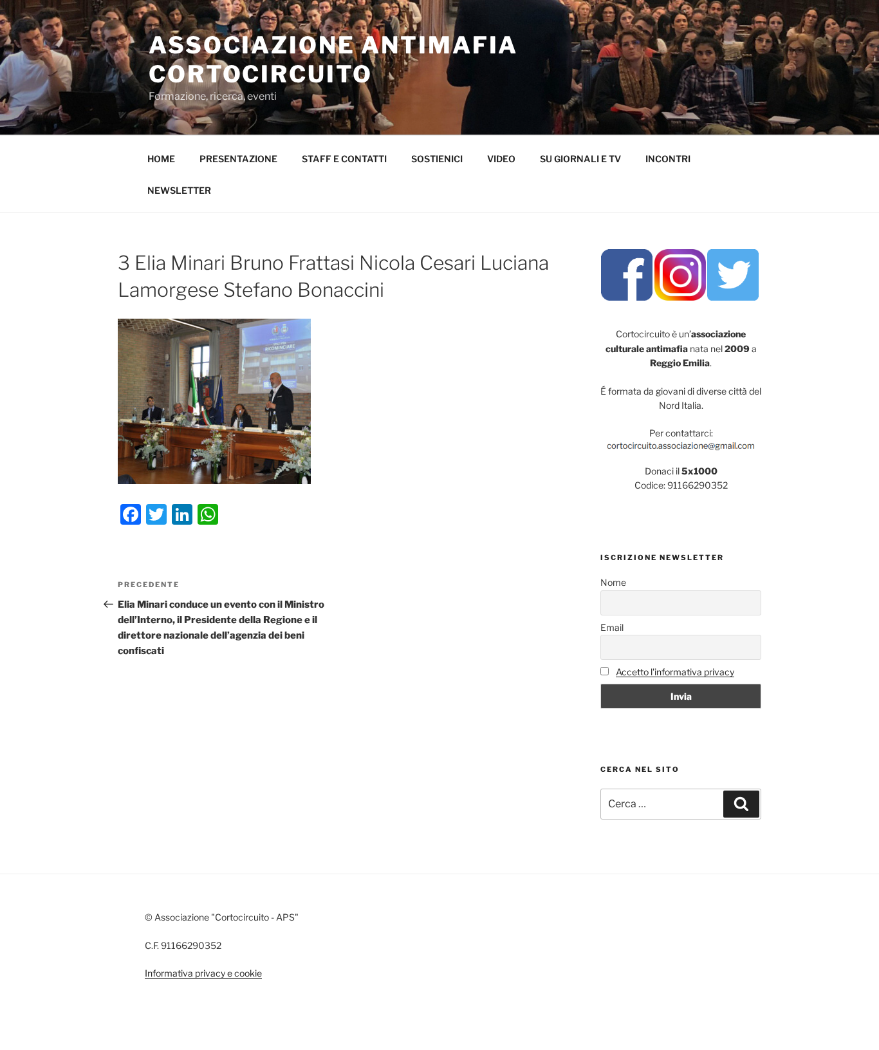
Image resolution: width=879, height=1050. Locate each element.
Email (612, 627)
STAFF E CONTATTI (344, 158)
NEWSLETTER (179, 190)
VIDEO (501, 158)
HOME (161, 158)
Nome (613, 582)
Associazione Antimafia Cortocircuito (333, 59)
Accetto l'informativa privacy (675, 671)
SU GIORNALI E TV (580, 158)
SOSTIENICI (437, 158)
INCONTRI (667, 158)
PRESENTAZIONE (238, 158)
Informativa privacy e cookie (203, 973)
